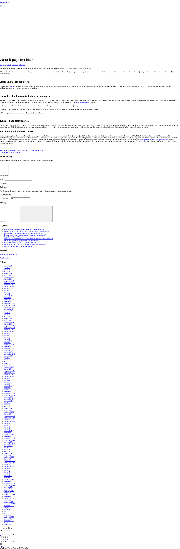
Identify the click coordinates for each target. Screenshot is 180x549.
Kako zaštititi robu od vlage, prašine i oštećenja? (20, 242)
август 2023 (8, 333)
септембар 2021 (9, 376)
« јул (1, 546)
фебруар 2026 (9, 277)
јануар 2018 (8, 459)
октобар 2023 (9, 330)
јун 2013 (7, 511)
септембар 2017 (9, 466)
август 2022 (8, 356)
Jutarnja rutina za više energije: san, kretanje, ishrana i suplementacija (26, 231)
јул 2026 (7, 268)
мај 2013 (7, 513)
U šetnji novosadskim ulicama (10, 152)
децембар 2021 (9, 371)
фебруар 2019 (9, 434)
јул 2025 (7, 290)
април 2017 (8, 476)
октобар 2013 (9, 506)
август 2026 (8, 266)
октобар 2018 (9, 442)
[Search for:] (10, 221)
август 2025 (8, 288)
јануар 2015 (8, 496)
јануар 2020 (8, 414)
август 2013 (8, 508)
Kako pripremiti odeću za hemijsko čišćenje (18, 246)
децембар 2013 (9, 502)
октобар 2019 (9, 419)
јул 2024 (7, 313)
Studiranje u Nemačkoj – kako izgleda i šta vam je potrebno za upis (22, 150)
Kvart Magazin (5, 2)
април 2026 (8, 273)
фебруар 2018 (9, 457)
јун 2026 (7, 270)
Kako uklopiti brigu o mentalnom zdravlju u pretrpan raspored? (25, 235)
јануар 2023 (8, 346)
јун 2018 (7, 449)
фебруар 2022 (9, 367)
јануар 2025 (8, 301)
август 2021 (8, 378)
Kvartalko (15, 65)
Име (2, 179)
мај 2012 (7, 522)
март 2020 (7, 410)
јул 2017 (7, 470)
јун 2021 (7, 382)
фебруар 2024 (9, 322)
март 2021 (7, 388)
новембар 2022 (9, 350)
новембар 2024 (9, 305)
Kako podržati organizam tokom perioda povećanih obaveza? (24, 229)
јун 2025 (7, 292)
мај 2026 (7, 271)
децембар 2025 (9, 281)
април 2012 (8, 524)
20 (7, 539)
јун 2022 (7, 359)
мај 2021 (7, 384)
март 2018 (7, 455)
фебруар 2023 (9, 344)
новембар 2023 (9, 328)
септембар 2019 (9, 421)
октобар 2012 (9, 521)
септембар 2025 (9, 286)
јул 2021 (7, 380)
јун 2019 (7, 427)
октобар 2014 (9, 498)
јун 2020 (7, 404)
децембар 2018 (9, 438)
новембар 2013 (9, 504)
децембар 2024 (9, 303)
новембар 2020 (9, 395)
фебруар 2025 (9, 300)
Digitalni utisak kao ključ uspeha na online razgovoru (21, 237)
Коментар (4, 176)
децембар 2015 (9, 493)
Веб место (3, 187)
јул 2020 (7, 403)
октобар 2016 (9, 487)
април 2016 (8, 489)
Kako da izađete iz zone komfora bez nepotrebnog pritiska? (23, 233)
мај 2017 (7, 474)
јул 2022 (7, 358)
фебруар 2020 (9, 412)
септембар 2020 (9, 399)
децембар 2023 (9, 326)
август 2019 (8, 423)
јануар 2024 (8, 324)
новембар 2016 (9, 485)
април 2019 (8, 431)
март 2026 (7, 275)
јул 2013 (7, 509)
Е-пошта (3, 183)
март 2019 (7, 433)
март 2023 (7, 343)
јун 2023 (7, 337)
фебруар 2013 (9, 517)
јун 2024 (7, 315)
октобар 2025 (9, 285)
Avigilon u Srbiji (5, 258)
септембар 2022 (9, 354)
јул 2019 (7, 425)
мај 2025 (7, 294)
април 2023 (8, 341)
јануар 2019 (8, 436)
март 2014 (7, 500)
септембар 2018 (9, 444)
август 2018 (8, 446)
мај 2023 (7, 339)
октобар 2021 (9, 374)
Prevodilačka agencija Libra (9, 254)
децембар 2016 (9, 483)
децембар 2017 (9, 461)
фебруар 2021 (9, 389)
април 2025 (8, 296)
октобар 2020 (9, 397)
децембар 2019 (9, 416)
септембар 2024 (9, 309)
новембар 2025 (9, 283)
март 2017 (7, 478)
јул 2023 (7, 335)
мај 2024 (7, 316)
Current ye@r (5, 198)
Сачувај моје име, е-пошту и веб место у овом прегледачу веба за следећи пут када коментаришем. (37, 191)
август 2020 (8, 401)
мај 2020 (7, 406)
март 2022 (7, 365)
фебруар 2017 (9, 479)
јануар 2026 (8, 279)
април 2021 (8, 386)
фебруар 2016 (9, 491)
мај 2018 (7, 451)
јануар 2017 (8, 481)
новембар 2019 (9, 418)
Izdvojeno (22, 65)
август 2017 (8, 468)
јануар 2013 (8, 519)
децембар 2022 (9, 348)
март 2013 (7, 515)
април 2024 (8, 318)
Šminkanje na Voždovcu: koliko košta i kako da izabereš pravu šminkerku (28, 239)
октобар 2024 (9, 307)
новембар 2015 (9, 494)
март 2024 (7, 320)
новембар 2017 (9, 463)
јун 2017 (7, 472)
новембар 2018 (9, 440)
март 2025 (7, 298)
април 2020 (8, 408)
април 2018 (8, 453)
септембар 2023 (9, 331)
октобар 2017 (9, 464)
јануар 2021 (8, 391)
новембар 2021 (9, 373)
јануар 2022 (8, 369)
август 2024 (8, 311)
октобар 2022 (9, 352)
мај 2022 (7, 361)
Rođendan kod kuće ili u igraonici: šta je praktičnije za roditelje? (25, 244)
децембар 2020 (9, 393)
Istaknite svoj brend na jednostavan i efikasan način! (21, 241)
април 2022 (8, 363)
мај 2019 (7, 429)
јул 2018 (7, 448)
